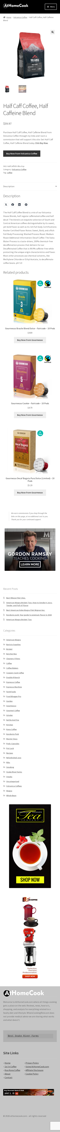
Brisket (9, 649)
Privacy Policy (32, 1063)
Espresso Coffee (13, 682)
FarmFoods (11, 691)
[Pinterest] (26, 204)
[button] (52, 32)
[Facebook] (12, 204)
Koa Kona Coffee (12, 1070)
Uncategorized (12, 781)
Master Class (11, 739)
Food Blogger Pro (13, 696)
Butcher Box (11, 654)
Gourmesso (11, 706)
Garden (9, 701)
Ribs (8, 762)
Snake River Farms (14, 772)
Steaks (9, 776)
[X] (6, 204)
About (7, 1073)
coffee (9, 172)
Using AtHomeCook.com (37, 1066)
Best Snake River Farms (23, 1036)
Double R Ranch (13, 677)
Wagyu (9, 791)
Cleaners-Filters (13, 658)
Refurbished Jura (13, 757)
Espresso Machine (14, 687)
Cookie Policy (32, 1073)
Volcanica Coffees (14, 786)
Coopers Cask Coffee (15, 673)
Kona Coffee (11, 729)
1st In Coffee (10, 1066)
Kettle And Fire (12, 720)
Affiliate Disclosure (34, 1070)
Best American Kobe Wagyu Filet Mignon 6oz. (25, 610)
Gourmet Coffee (13, 710)
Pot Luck (10, 748)
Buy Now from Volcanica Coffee (21, 153)
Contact (8, 1077)
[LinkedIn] (19, 204)
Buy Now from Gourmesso (30, 340)
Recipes (9, 753)
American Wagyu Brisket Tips (19, 619)
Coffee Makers (12, 668)
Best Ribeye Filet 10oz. (16, 598)
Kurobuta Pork (12, 734)
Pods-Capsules (12, 743)
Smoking (10, 767)
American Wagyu (13, 640)
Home (8, 17)
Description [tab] (8, 186)
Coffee (9, 663)
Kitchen (9, 724)
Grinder (9, 715)
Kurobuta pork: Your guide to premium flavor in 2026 (29, 615)
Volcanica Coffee (20, 17)
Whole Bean (11, 795)
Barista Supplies (13, 644)
